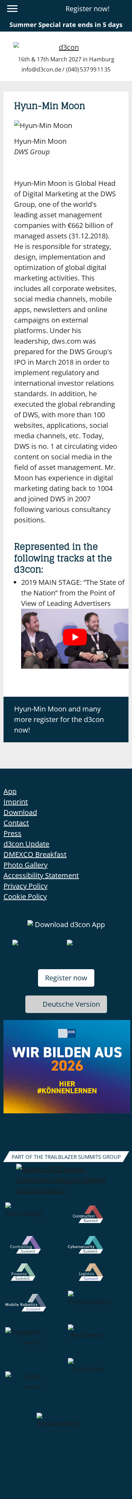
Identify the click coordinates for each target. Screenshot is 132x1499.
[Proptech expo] (35, 1341)
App (10, 791)
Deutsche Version (71, 1004)
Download (20, 812)
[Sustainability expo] (66, 1429)
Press (12, 833)
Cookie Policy (25, 896)
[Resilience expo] (97, 1341)
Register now (66, 978)
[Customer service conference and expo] (97, 1385)
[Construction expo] (97, 1219)
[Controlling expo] (35, 1249)
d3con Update (26, 844)
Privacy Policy (26, 886)
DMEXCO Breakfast (35, 854)
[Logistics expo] (97, 1277)
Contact (16, 823)
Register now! (87, 8)
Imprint (16, 801)
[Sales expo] (35, 1385)
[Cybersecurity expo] (97, 1249)
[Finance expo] (35, 1277)
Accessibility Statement (41, 875)
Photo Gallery (26, 865)
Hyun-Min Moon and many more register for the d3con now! (59, 719)
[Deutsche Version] (122, 9)
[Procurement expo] (97, 1307)
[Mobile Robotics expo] (35, 1307)
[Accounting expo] (35, 1219)
